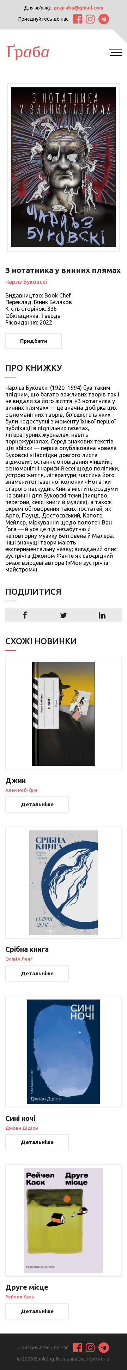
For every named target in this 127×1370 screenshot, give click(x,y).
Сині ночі (20, 1118)
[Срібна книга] (63, 883)
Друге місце (26, 1287)
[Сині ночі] (63, 1052)
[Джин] (63, 714)
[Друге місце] (63, 1220)
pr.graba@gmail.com (78, 7)
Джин (15, 780)
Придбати (33, 341)
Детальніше (37, 804)
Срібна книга (27, 949)
